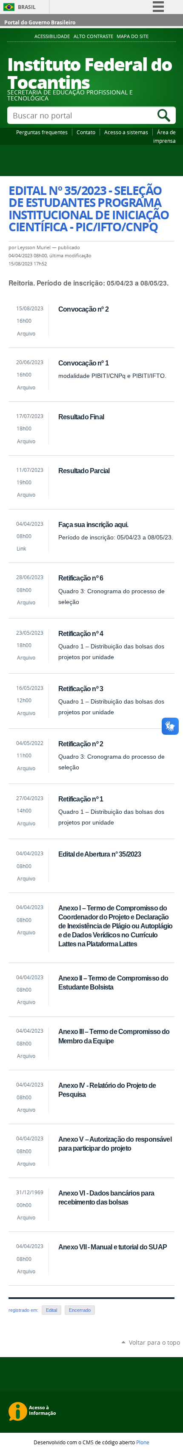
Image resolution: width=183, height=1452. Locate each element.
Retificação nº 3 (80, 688)
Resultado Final (81, 417)
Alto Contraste (93, 36)
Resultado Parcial (83, 470)
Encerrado (80, 1310)
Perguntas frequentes (42, 132)
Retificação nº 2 (80, 744)
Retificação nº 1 (80, 799)
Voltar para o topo (154, 1342)
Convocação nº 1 (83, 363)
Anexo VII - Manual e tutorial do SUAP (112, 1247)
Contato (86, 132)
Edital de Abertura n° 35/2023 (99, 854)
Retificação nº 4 (80, 633)
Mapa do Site (133, 36)
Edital (51, 1310)
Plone (142, 1442)
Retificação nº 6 (80, 578)
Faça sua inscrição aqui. (93, 524)
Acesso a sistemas (126, 132)
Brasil (27, 7)
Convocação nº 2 (83, 309)
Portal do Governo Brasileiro (39, 22)
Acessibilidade (52, 36)
